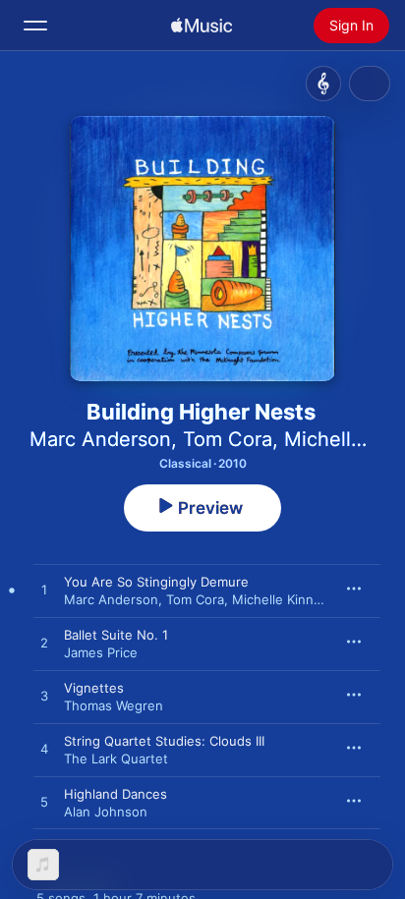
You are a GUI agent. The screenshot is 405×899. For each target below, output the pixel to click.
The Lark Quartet (116, 758)
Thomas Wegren (113, 705)
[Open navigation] (35, 25)
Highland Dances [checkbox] (115, 794)
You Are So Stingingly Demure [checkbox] (156, 582)
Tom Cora (227, 439)
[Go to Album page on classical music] (323, 83)
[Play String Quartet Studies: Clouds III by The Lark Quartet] (44, 750)
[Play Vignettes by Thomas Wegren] (44, 696)
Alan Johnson (105, 811)
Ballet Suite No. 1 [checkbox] (116, 635)
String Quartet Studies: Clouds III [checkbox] (164, 741)
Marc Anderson (100, 439)
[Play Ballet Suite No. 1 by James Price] (44, 643)
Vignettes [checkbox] (94, 688)
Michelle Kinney (280, 599)
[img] (201, 25)
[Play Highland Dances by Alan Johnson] (44, 803)
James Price (101, 652)
